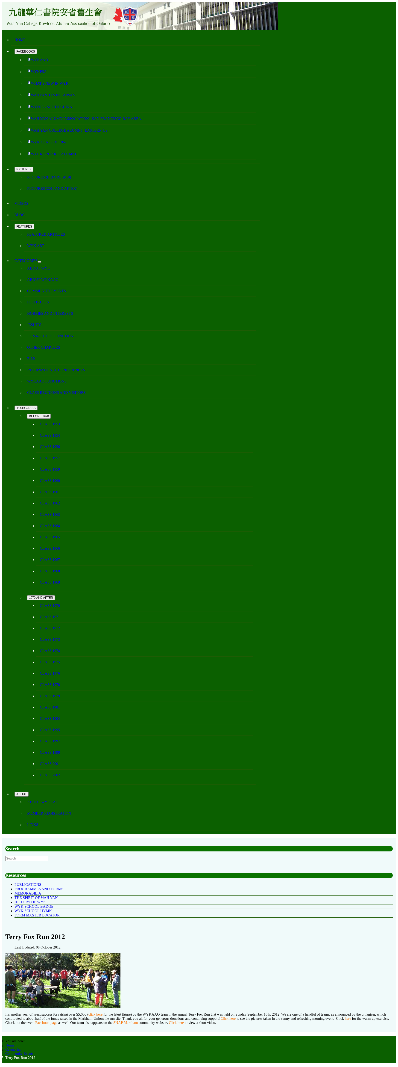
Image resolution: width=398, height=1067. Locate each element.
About (21, 794)
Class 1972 (50, 628)
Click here (228, 1018)
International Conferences (56, 370)
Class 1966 (50, 548)
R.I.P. (31, 359)
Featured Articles (46, 234)
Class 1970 (50, 606)
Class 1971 (50, 617)
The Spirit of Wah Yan (36, 898)
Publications (28, 884)
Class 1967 (50, 560)
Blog (20, 215)
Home (20, 40)
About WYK (38, 268)
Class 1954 (50, 435)
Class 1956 (50, 447)
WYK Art (35, 246)
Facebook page (46, 1023)
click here (95, 1014)
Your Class (26, 408)
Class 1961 (50, 492)
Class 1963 (50, 514)
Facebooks (25, 51)
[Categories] (39, 262)
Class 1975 (50, 662)
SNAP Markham (126, 1023)
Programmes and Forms (39, 889)
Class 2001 (50, 764)
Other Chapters (43, 347)
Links (32, 825)
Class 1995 (50, 730)
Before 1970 (39, 416)
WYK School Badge (34, 906)
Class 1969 (50, 582)
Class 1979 (50, 696)
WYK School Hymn (33, 911)
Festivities (38, 302)
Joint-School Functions (51, 336)
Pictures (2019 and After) (52, 188)
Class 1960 (50, 481)
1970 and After (41, 597)
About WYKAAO (43, 280)
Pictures (24, 169)
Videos (21, 203)
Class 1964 (50, 526)
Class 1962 (50, 503)
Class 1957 (50, 458)
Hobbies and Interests (50, 313)
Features (24, 226)
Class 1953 (50, 424)
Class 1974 (50, 651)
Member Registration (49, 813)
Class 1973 (50, 639)
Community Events (46, 291)
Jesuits (34, 325)
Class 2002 (50, 775)
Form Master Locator (37, 915)
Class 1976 (50, 673)
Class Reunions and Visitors (56, 392)
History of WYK (30, 902)
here (348, 1018)
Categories (26, 261)
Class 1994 (50, 718)
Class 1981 (50, 707)
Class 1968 (50, 571)
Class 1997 (50, 741)
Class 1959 (50, 469)
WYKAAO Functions (47, 381)
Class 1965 (50, 537)
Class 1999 (50, 752)
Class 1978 (50, 685)
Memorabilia (28, 893)
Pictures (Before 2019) (49, 177)
